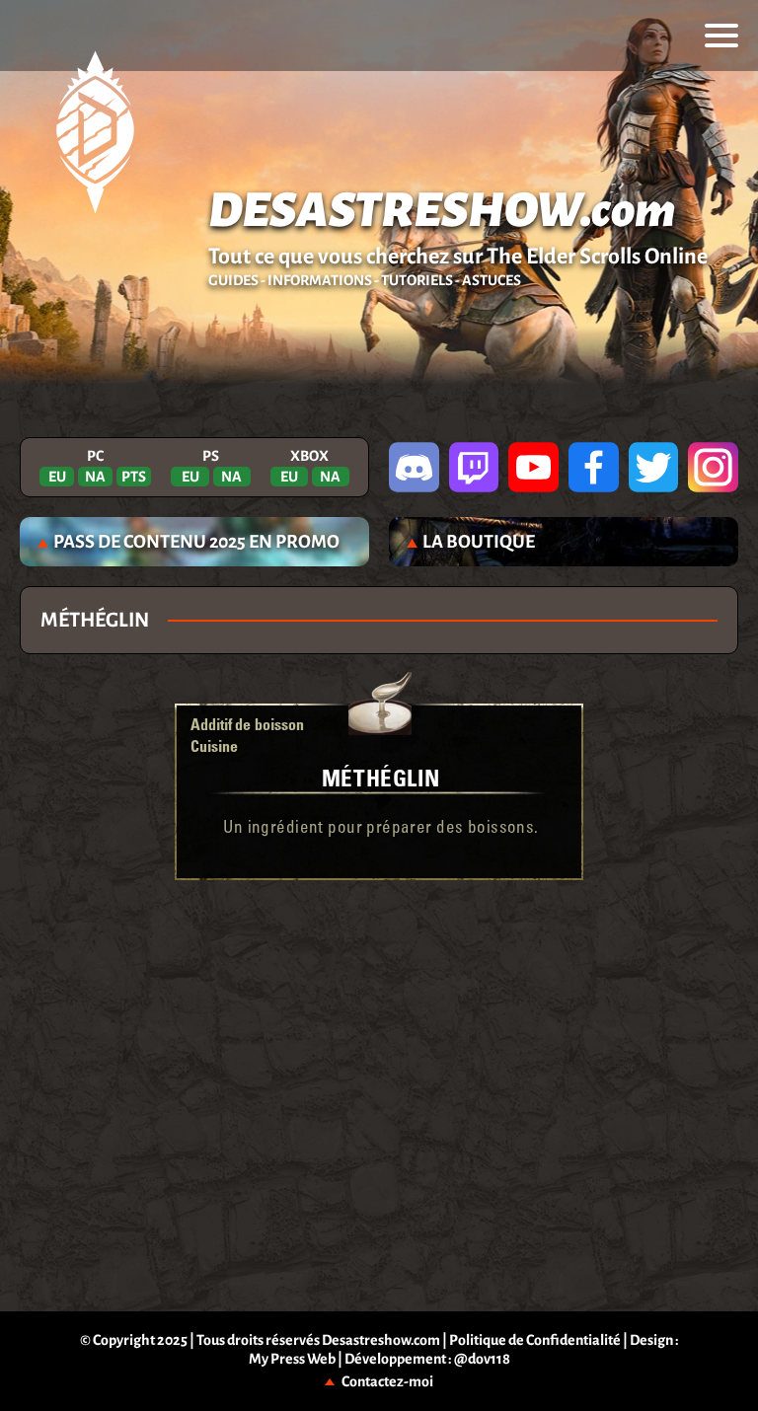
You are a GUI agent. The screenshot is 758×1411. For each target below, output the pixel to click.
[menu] (721, 35)
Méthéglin (380, 777)
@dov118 (482, 1359)
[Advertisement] (379, 944)
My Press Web (292, 1359)
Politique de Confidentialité (535, 1340)
